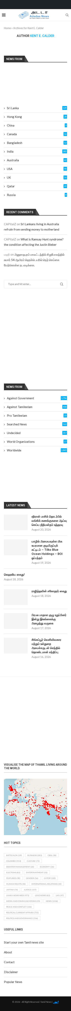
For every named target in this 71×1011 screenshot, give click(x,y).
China (36, 125)
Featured (13, 878)
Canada (36, 134)
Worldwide (36, 450)
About (8, 952)
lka (60, 895)
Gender (32, 878)
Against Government (36, 398)
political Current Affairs (22, 912)
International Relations (46, 884)
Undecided (36, 433)
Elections (13, 872)
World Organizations (36, 441)
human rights (16, 884)
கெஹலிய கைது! (14, 574)
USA (36, 169)
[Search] (67, 15)
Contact (9, 962)
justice (30, 889)
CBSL (52, 855)
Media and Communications (23, 901)
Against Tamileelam (36, 407)
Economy (47, 867)
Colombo (13, 861)
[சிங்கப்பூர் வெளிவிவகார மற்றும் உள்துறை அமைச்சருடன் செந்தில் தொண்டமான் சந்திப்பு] (16, 646)
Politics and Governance (22, 918)
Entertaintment (37, 872)
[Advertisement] (35, 335)
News (52, 901)
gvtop (50, 878)
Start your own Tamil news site (24, 942)
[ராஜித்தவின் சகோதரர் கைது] (16, 597)
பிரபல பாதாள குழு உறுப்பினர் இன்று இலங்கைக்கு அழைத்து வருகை (49, 619)
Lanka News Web (17, 895)
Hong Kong (36, 116)
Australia (36, 160)
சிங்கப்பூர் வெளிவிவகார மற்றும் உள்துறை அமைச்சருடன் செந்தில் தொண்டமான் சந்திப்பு (46, 646)
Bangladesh (36, 142)
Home (7, 28)
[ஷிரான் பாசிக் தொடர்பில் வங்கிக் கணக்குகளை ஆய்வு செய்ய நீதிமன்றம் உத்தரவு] (16, 522)
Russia (36, 195)
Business (34, 855)
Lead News (42, 895)
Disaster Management (20, 867)
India (36, 151)
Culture (33, 861)
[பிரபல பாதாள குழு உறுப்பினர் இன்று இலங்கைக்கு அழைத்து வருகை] (16, 621)
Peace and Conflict (19, 907)
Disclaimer (11, 972)
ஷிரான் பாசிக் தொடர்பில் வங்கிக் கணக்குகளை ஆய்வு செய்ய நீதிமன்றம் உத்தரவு (49, 521)
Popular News (13, 982)
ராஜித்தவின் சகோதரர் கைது (49, 591)
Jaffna (12, 889)
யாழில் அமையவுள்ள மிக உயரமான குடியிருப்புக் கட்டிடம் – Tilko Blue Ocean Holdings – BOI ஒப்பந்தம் (47, 550)
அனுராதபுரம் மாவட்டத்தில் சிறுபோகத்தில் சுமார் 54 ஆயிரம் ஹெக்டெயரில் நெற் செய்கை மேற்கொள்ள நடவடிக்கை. (34, 260)
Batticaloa (14, 855)
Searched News (36, 424)
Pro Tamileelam (36, 415)
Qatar (36, 186)
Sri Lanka (36, 108)
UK (36, 177)
